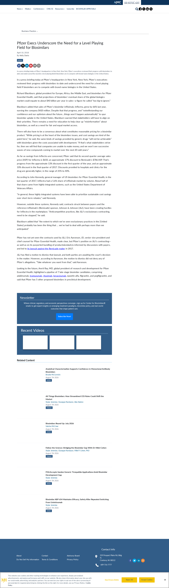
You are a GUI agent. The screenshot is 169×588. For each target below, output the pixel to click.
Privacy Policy (72, 560)
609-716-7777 (106, 565)
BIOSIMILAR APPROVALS (86, 9)
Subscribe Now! (64, 316)
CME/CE (50, 9)
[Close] (165, 580)
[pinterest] (31, 66)
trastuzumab (36, 276)
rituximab (47, 276)
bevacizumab (59, 276)
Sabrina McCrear (52, 426)
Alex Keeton (78, 402)
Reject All (129, 580)
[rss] (143, 560)
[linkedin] (27, 66)
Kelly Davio (24, 56)
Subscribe (70, 9)
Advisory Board (73, 556)
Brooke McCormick (53, 375)
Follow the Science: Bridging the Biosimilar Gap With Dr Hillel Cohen (76, 448)
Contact (45, 556)
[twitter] (23, 66)
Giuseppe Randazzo (65, 402)
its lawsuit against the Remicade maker (46, 249)
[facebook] (19, 66)
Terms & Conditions (50, 560)
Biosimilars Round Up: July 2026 (60, 424)
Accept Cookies (147, 580)
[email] (35, 66)
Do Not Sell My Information (27, 560)
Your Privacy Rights (112, 580)
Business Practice (29, 31)
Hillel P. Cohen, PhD (81, 451)
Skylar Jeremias (51, 402)
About (18, 556)
